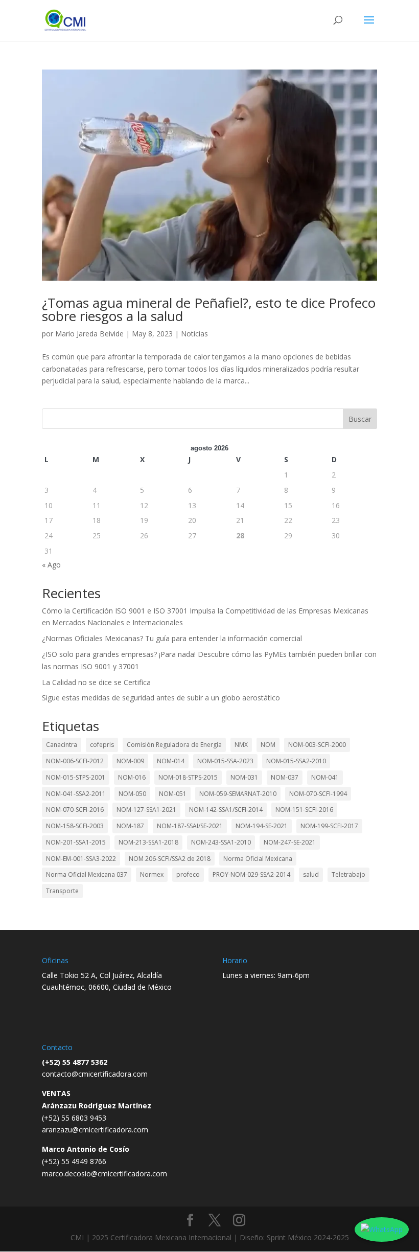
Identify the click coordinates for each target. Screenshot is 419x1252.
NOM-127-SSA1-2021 (146, 809)
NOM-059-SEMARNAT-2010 (237, 793)
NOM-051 (173, 793)
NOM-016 (132, 777)
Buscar (359, 419)
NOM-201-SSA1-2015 (76, 842)
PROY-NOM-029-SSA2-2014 (251, 874)
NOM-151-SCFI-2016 (304, 809)
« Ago (51, 565)
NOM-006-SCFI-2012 (75, 761)
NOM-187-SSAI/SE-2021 (190, 826)
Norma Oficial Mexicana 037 (86, 874)
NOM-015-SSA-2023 (225, 761)
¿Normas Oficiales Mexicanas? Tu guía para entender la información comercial (172, 638)
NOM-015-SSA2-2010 (296, 761)
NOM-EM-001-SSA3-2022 (81, 858)
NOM (268, 744)
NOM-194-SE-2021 (262, 826)
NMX (241, 744)
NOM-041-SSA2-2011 (76, 793)
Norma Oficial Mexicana (257, 858)
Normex (152, 874)
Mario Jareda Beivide (89, 333)
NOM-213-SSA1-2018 (148, 842)
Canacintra (61, 744)
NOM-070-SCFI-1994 (318, 793)
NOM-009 (130, 761)
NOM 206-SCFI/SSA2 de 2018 (170, 858)
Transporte (62, 890)
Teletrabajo (348, 874)
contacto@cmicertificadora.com (95, 1074)
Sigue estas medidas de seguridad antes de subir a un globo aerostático (161, 697)
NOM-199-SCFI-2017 (329, 826)
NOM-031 (244, 777)
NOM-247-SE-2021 (290, 842)
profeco (188, 874)
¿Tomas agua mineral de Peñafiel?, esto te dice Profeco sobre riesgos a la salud (209, 309)
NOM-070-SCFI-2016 (75, 809)
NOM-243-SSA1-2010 (221, 842)
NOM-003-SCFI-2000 (317, 744)
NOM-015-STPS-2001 (75, 777)
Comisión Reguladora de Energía (174, 744)
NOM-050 (132, 793)
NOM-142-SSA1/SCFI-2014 (226, 809)
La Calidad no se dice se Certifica (96, 682)
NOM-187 (130, 826)
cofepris (102, 744)
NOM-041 (325, 777)
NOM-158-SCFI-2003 (75, 826)
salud (311, 874)
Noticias (194, 333)
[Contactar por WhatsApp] (382, 1229)
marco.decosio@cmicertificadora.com (104, 1173)
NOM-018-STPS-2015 (188, 777)
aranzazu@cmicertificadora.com (95, 1129)
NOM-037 (284, 777)
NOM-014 (170, 761)
